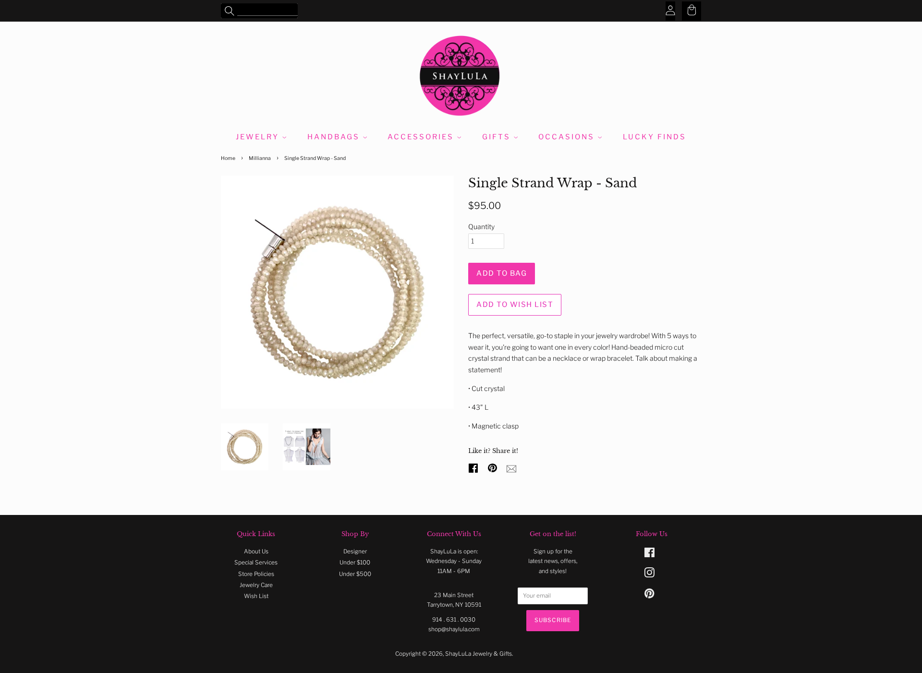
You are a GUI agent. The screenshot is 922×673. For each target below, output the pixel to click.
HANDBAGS (335, 137)
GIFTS (497, 137)
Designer (355, 551)
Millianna (260, 158)
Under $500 (355, 574)
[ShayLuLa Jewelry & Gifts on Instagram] (649, 575)
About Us (256, 551)
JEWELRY (259, 137)
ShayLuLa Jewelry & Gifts (478, 653)
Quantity (481, 226)
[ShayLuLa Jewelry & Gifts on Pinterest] (649, 595)
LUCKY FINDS (654, 137)
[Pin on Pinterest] (493, 467)
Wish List (256, 596)
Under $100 (355, 562)
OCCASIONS (567, 137)
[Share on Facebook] (474, 467)
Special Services (256, 562)
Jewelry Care (256, 585)
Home (228, 158)
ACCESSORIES (422, 137)
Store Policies (256, 574)
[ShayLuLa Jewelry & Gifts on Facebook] (649, 554)
